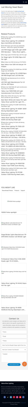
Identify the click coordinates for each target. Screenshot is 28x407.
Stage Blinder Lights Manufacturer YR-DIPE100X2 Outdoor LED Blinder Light (14, 236)
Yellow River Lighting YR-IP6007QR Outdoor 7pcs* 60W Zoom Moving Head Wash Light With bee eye (12, 165)
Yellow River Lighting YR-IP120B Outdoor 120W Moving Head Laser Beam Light (12, 173)
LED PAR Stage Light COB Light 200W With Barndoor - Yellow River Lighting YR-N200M (13, 51)
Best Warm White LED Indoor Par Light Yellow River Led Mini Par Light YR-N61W (14, 101)
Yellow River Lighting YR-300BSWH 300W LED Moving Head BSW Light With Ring (12, 154)
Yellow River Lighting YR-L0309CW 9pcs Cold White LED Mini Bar (12, 42)
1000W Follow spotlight (9, 212)
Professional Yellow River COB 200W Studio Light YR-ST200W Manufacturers (13, 260)
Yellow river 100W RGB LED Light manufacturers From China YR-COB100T (12, 92)
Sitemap (23, 402)
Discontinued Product (7, 190)
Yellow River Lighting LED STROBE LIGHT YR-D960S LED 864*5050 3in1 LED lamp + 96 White (13, 145)
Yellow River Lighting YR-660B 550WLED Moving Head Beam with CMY (12, 309)
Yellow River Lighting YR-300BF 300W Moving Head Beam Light (13, 110)
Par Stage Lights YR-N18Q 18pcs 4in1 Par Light (13, 58)
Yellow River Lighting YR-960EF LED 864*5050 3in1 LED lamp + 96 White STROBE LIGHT (13, 136)
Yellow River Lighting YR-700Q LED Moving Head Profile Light (12, 127)
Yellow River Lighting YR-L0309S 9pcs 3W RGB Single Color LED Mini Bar (13, 74)
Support (23, 190)
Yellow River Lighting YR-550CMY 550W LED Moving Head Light (12, 119)
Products (17, 190)
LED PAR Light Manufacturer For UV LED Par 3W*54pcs (13, 83)
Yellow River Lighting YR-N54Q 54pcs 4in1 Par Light (13, 284)
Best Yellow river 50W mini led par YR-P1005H (13, 65)
